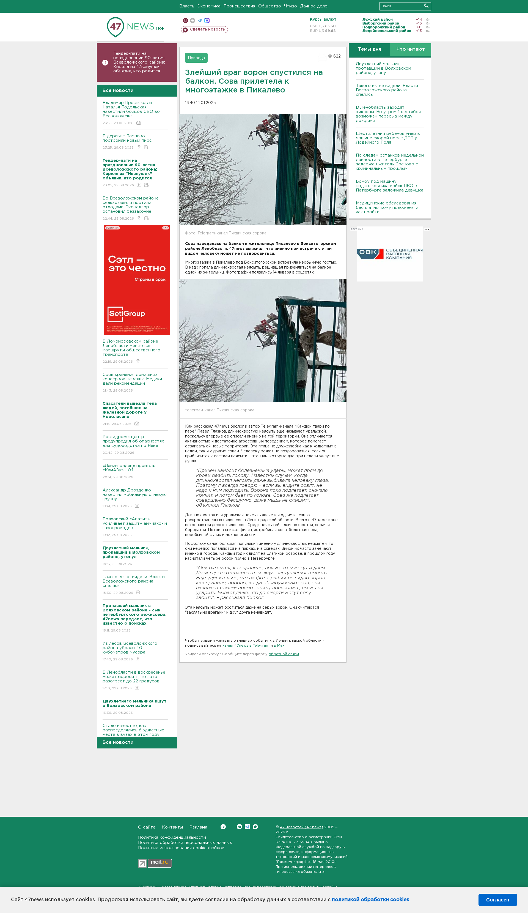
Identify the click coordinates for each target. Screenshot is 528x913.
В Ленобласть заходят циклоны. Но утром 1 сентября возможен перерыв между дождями (388, 114)
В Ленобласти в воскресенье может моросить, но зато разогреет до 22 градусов (134, 680)
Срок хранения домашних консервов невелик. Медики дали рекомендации (132, 382)
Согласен (497, 900)
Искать (426, 6)
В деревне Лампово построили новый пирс (127, 141)
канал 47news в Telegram (246, 645)
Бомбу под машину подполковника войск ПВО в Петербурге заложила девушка (390, 186)
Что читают (411, 49)
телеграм (199, 20)
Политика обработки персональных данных (185, 842)
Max (255, 826)
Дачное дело (314, 6)
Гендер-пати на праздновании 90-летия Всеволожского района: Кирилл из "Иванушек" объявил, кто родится (139, 62)
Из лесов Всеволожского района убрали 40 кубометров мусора (130, 651)
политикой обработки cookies (370, 900)
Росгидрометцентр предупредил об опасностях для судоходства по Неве (133, 444)
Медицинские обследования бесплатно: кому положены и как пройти (387, 207)
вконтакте (192, 20)
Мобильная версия (185, 20)
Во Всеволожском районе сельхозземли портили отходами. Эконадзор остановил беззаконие (131, 208)
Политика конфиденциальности (172, 837)
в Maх (279, 645)
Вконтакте (239, 826)
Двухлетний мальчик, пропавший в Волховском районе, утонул (383, 68)
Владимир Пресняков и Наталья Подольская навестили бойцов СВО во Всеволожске (131, 113)
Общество (269, 6)
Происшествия (239, 6)
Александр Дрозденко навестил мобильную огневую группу (135, 498)
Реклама (198, 827)
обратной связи (284, 654)
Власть (186, 6)
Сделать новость (207, 29)
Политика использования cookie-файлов (181, 848)
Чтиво (290, 6)
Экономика (209, 6)
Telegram (247, 826)
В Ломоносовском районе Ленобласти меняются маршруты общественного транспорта (131, 351)
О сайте (146, 827)
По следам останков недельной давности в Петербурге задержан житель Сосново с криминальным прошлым (390, 162)
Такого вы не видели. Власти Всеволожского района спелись (134, 584)
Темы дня (369, 49)
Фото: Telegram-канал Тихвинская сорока (225, 233)
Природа (196, 58)
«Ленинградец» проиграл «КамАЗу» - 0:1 (129, 471)
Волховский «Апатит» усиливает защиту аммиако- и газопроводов (135, 527)
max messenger (207, 20)
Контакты (172, 827)
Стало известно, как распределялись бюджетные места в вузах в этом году (133, 733)
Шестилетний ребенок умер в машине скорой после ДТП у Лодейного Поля (388, 138)
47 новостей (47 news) (301, 827)
